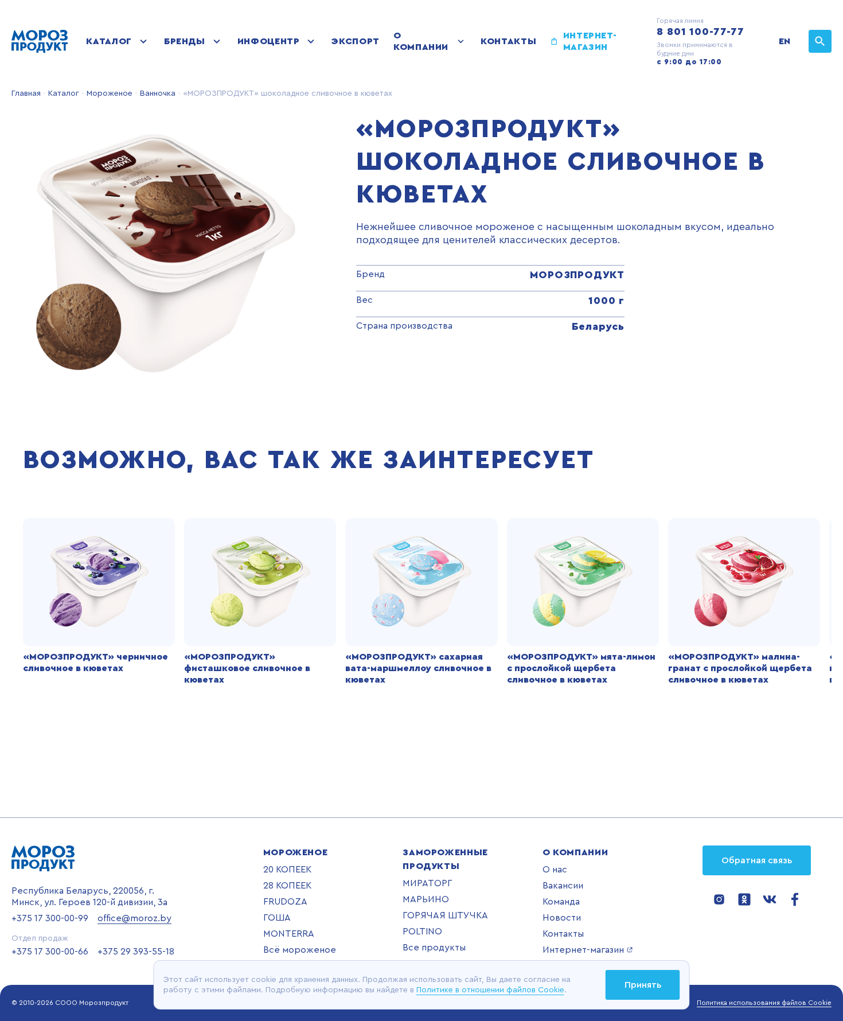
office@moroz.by (134, 918)
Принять (643, 984)
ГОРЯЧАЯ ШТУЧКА (445, 915)
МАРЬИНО (426, 899)
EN (784, 41)
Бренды (184, 41)
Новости (562, 917)
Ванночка (156, 93)
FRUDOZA (285, 901)
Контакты (508, 41)
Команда (561, 901)
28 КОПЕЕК (287, 885)
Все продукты (434, 947)
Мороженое (108, 93)
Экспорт (355, 41)
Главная (26, 93)
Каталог (108, 41)
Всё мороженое (299, 949)
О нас (555, 869)
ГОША (277, 917)
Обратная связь (756, 860)
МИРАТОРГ (427, 883)
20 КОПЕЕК (287, 869)
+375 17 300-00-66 (49, 951)
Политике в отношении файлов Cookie (490, 990)
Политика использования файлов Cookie (764, 1002)
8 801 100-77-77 (700, 31)
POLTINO (422, 931)
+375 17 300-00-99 (49, 918)
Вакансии (563, 885)
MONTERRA (288, 933)
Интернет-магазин (590, 41)
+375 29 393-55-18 (135, 951)
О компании (420, 41)
